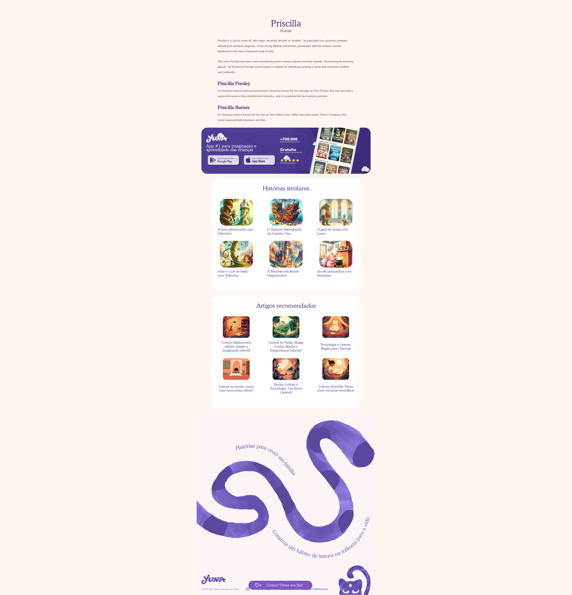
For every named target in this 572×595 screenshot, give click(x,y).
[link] (223, 160)
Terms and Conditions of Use (315, 589)
